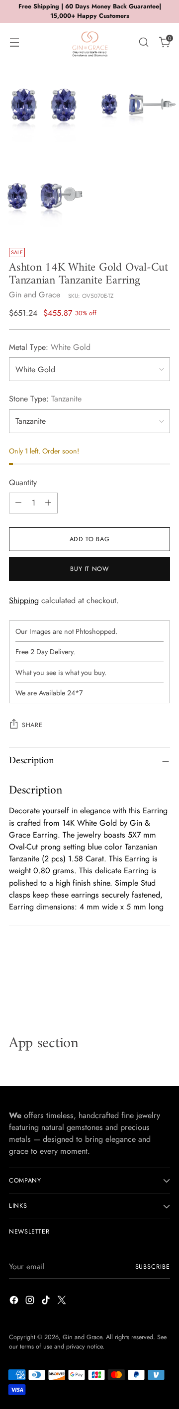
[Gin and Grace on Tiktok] (47, 1301)
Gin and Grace (34, 294)
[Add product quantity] (48, 503)
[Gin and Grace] (89, 42)
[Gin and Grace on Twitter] (63, 1301)
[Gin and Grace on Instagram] (31, 1301)
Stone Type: (45, 398)
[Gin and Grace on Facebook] (15, 1301)
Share (32, 725)
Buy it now (89, 568)
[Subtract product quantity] (18, 503)
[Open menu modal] (14, 42)
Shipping (24, 600)
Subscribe (152, 1266)
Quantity (23, 482)
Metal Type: (49, 347)
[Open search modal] (143, 42)
